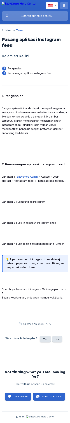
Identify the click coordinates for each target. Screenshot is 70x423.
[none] (19, 5)
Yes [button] (45, 339)
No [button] (57, 339)
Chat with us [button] (21, 396)
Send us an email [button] (52, 396)
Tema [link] (19, 30)
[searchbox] (35, 16)
